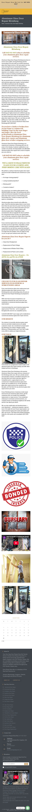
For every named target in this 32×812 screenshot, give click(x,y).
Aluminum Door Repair (9, 695)
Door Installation (8, 708)
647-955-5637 (23, 735)
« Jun (3, 641)
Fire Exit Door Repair (9, 717)
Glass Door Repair (8, 697)
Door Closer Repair (8, 704)
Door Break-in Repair (9, 701)
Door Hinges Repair (8, 706)
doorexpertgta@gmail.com (14, 749)
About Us (6, 680)
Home (3, 23)
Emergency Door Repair (9, 691)
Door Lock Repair (8, 725)
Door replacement (8, 719)
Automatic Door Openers (9, 723)
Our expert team (6, 190)
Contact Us (16, 680)
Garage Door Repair (8, 699)
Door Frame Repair (8, 721)
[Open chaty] (28, 808)
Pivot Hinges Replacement (10, 715)
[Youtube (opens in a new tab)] (16, 5)
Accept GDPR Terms (10, 767)
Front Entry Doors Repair (10, 727)
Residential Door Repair (9, 689)
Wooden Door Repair (9, 711)
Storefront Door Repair (9, 693)
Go (26, 763)
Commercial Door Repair (10, 687)
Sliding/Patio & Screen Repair (11, 713)
